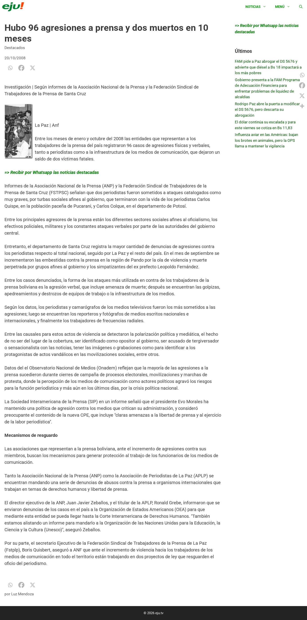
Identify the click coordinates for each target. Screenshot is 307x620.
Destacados (14, 47)
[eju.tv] (14, 6)
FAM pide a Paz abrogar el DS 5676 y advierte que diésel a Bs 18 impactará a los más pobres (268, 67)
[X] (32, 68)
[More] (302, 106)
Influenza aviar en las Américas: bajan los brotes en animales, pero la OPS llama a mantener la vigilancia (266, 140)
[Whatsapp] (10, 68)
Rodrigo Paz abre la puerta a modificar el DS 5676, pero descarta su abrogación (267, 110)
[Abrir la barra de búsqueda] (301, 6)
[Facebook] (21, 68)
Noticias (252, 7)
